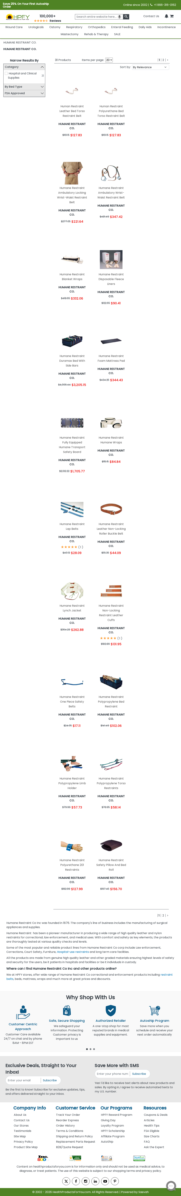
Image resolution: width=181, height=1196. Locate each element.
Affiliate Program (113, 1136)
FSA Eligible (151, 1131)
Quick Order (63, 145)
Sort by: (125, 67)
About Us (20, 1115)
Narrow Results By (24, 60)
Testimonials (22, 1131)
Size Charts (151, 1136)
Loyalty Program (112, 1126)
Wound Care (14, 27)
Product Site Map (26, 1147)
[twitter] (66, 1181)
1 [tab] (87, 1049)
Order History (65, 1126)
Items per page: (93, 60)
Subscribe (50, 1080)
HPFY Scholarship (113, 1131)
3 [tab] (94, 1049)
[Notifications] (166, 16)
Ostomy (54, 27)
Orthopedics (97, 27)
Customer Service (75, 1108)
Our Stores (21, 1126)
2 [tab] (90, 1049)
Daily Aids (145, 27)
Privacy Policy (23, 1142)
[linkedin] (95, 1181)
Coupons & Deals (156, 1115)
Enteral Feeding (122, 27)
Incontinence (166, 27)
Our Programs (116, 1108)
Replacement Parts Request (75, 1142)
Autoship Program (154, 1020)
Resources (155, 1108)
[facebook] (76, 1181)
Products (63, 60)
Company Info (29, 1108)
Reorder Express (67, 1120)
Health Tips (151, 1126)
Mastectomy (69, 34)
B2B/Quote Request (69, 1147)
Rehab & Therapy (96, 34)
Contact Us (151, 16)
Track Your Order (68, 1115)
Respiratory (74, 27)
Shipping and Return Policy (74, 1136)
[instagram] (86, 1181)
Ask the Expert (154, 1147)
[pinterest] (115, 1181)
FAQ (147, 1142)
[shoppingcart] (171, 16)
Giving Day (108, 1120)
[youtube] (105, 1181)
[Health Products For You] (17, 16)
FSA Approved (15, 93)
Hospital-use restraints (73, 952)
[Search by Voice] (119, 17)
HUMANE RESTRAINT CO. (20, 49)
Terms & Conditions (69, 1131)
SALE (117, 34)
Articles (149, 1120)
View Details (81, 145)
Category (12, 67)
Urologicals (36, 27)
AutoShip (107, 1142)
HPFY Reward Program (116, 1115)
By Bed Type (13, 87)
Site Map (20, 1136)
